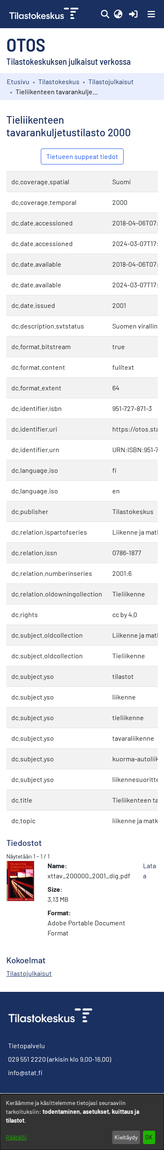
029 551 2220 (27, 1059)
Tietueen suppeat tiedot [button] (82, 156)
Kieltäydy (126, 1137)
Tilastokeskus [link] (58, 81)
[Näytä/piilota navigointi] (151, 14)
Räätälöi (16, 1137)
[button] (105, 14)
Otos (25, 44)
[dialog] (82, 1122)
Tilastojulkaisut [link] (111, 81)
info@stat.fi (25, 1072)
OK (149, 1137)
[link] (44, 14)
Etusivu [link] (18, 81)
